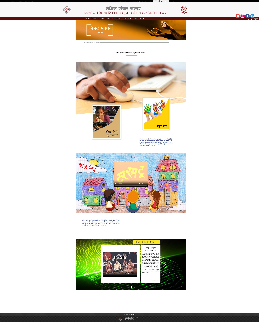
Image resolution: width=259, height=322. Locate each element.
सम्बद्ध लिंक (135, 18)
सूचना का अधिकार (116, 18)
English (172, 1)
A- (154, 1)
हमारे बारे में (94, 18)
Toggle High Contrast (164, 1)
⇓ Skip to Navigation (134, 1)
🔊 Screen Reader (143, 1)
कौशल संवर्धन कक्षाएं (97, 42)
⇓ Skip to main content (123, 1)
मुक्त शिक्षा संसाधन (91, 42)
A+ (158, 1)
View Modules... (155, 281)
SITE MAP (247, 19)
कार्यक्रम (101, 18)
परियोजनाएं (108, 18)
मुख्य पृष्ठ (88, 18)
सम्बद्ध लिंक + (133, 314)
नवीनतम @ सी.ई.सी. (127, 18)
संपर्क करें (142, 18)
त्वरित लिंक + (126, 314)
